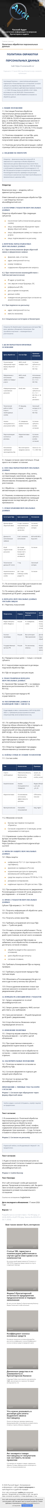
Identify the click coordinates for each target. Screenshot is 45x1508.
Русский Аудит (19, 29)
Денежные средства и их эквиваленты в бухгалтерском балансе (20, 1373)
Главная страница (8, 41)
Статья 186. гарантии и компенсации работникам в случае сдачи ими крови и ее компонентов (22, 1254)
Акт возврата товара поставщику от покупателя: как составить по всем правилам (21, 1456)
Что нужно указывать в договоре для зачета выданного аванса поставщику (19, 1414)
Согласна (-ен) (27, 1505)
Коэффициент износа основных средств (18, 1334)
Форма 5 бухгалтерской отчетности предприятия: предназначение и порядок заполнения (21, 1296)
